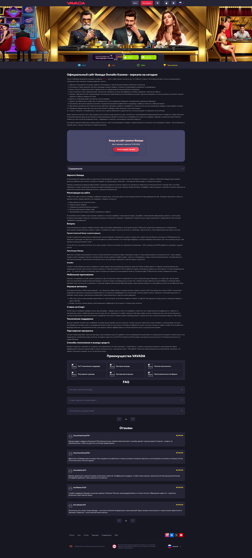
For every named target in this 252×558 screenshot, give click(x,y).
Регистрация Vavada (126, 149)
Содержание (106, 535)
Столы (86, 535)
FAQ (116, 535)
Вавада (105, 79)
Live (78, 535)
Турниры (95, 535)
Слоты (71, 535)
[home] (76, 3)
